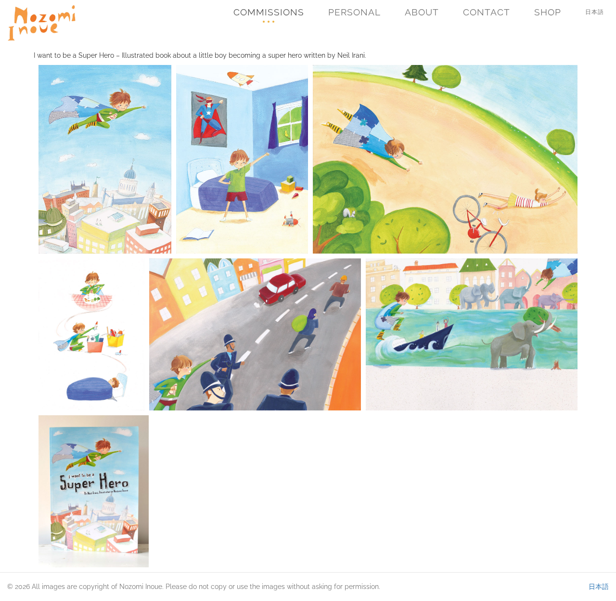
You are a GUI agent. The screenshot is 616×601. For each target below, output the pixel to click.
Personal (354, 12)
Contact (486, 12)
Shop (547, 12)
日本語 (594, 12)
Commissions (268, 12)
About (422, 12)
